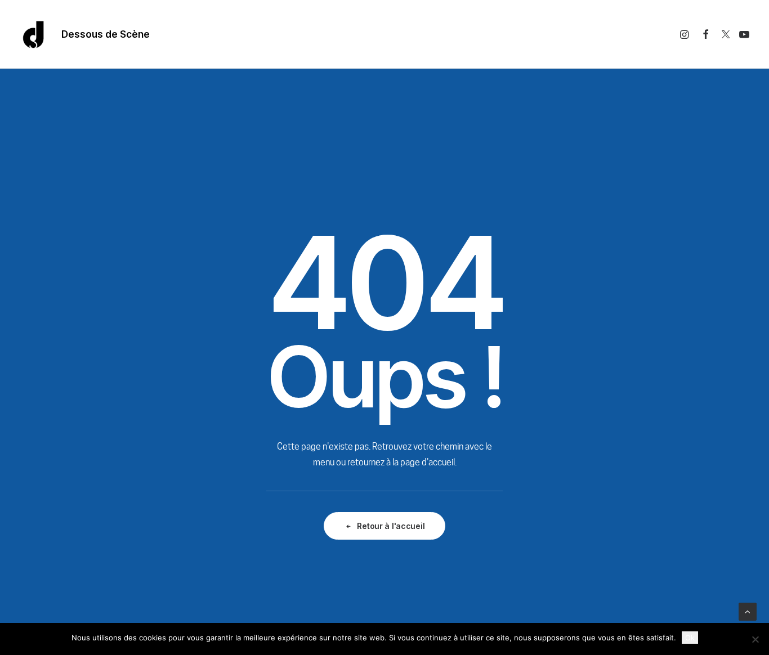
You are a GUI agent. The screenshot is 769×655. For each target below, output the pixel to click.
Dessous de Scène (105, 34)
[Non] (755, 639)
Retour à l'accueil (390, 526)
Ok (690, 637)
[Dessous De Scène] (34, 34)
